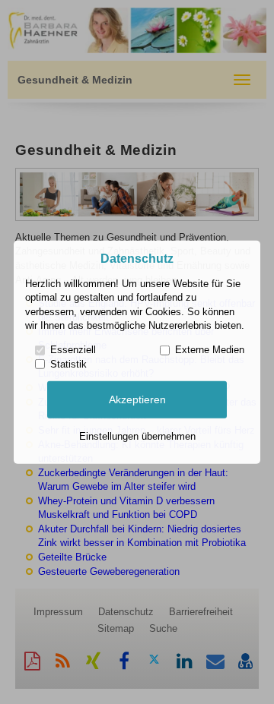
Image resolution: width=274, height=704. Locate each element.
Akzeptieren (137, 399)
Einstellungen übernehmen (137, 436)
